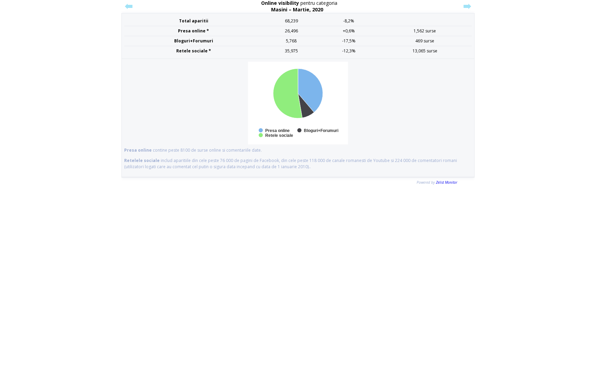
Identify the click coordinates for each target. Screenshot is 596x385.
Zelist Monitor (446, 182)
